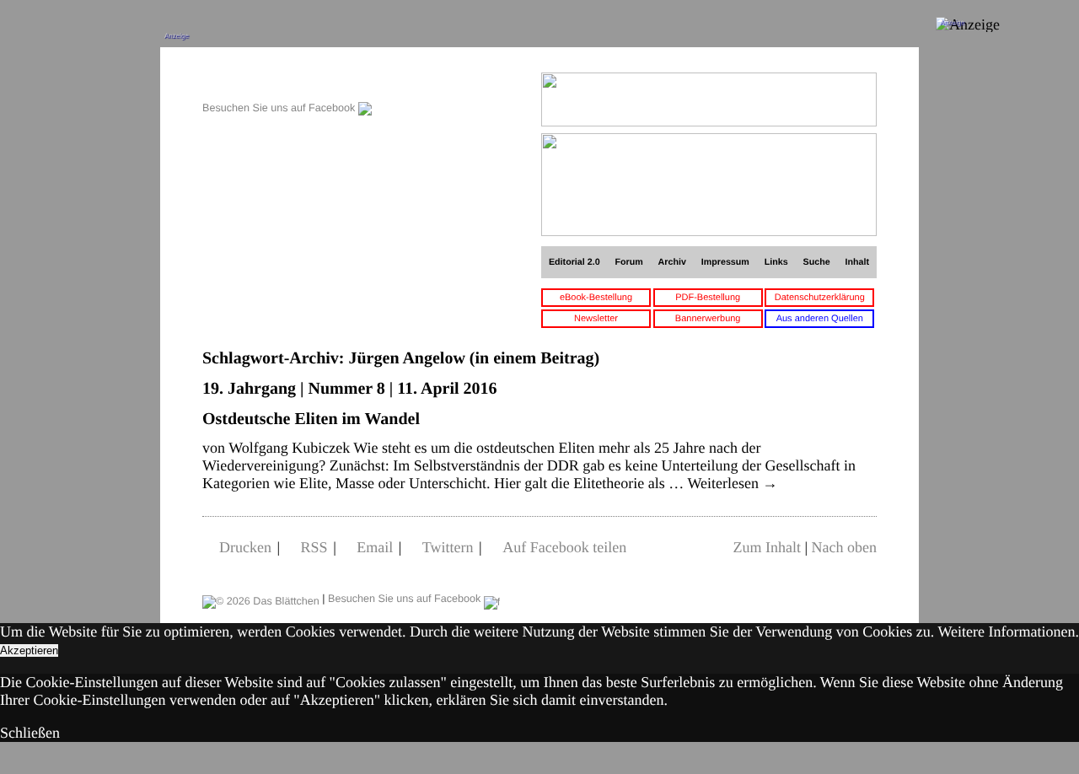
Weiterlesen (732, 483)
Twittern (448, 547)
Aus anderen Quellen (819, 319)
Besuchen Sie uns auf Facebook (280, 108)
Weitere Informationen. (1008, 631)
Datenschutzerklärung (820, 298)
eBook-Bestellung (596, 298)
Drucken (245, 547)
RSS (314, 547)
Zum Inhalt (766, 547)
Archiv (672, 262)
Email (375, 547)
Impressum (725, 262)
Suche (816, 262)
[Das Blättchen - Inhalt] (287, 81)
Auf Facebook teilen (564, 547)
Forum (628, 262)
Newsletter (596, 319)
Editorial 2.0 (574, 262)
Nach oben (844, 547)
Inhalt (857, 262)
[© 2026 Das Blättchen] (260, 599)
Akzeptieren (29, 650)
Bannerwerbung (708, 319)
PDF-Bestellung (707, 298)
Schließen (30, 732)
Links (776, 262)
